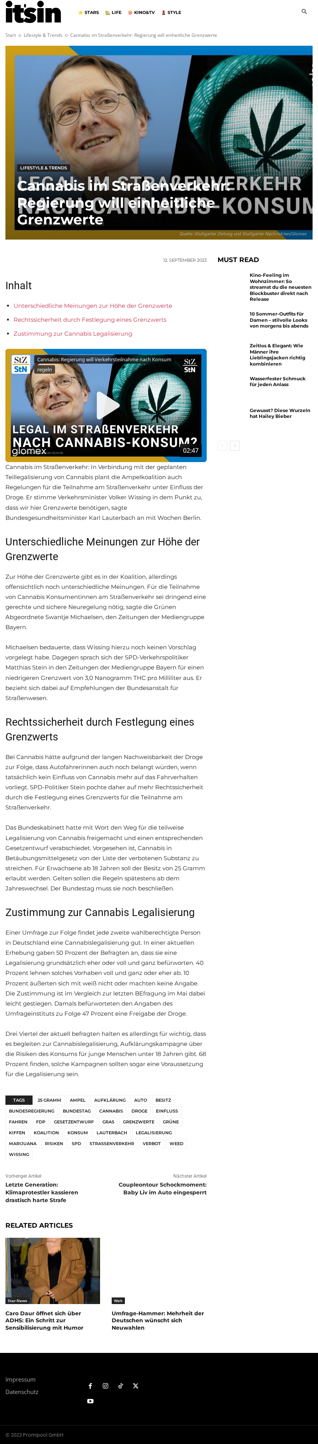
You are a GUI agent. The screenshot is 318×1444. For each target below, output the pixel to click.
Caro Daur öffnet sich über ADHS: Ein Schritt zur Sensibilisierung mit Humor (44, 1320)
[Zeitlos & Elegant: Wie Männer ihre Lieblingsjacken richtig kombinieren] (232, 355)
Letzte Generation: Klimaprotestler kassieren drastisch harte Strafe (41, 1192)
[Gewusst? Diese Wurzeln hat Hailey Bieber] (232, 420)
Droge (139, 1111)
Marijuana (22, 1143)
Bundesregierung (31, 1111)
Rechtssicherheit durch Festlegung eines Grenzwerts (90, 319)
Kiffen (17, 1132)
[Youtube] (90, 1401)
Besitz (163, 1100)
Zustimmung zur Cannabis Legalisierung (73, 333)
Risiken (54, 1143)
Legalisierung (154, 1132)
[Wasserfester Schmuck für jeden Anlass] (232, 388)
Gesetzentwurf (74, 1122)
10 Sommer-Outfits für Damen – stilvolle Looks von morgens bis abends (279, 320)
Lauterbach (112, 1132)
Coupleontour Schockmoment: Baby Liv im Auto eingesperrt (163, 1188)
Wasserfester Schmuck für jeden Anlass (278, 382)
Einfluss (167, 1111)
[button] (304, 12)
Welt (118, 1300)
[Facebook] (90, 1386)
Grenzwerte (138, 1122)
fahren (18, 1122)
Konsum (77, 1132)
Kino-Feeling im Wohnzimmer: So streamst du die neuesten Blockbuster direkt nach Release (280, 287)
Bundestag (77, 1111)
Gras (108, 1122)
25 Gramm (49, 1100)
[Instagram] (105, 1386)
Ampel (78, 1100)
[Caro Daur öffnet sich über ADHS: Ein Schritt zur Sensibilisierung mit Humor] (52, 1271)
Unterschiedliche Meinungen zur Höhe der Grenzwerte (93, 305)
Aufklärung (110, 1100)
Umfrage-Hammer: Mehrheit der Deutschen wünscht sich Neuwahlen (158, 1320)
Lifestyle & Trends (43, 35)
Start (10, 35)
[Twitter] (135, 1386)
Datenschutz (21, 1392)
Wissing (19, 1154)
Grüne (171, 1122)
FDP (40, 1122)
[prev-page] (222, 446)
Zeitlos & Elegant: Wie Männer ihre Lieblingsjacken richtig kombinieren (277, 355)
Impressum (20, 1379)
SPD (76, 1143)
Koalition (46, 1132)
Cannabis (111, 1111)
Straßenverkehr (112, 1143)
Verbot (152, 1143)
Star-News (17, 1300)
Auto (140, 1100)
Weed (176, 1143)
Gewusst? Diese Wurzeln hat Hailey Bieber (280, 413)
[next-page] (235, 446)
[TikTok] (120, 1386)
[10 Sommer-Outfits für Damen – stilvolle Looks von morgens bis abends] (232, 323)
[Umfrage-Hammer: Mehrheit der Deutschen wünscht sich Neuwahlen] (159, 1271)
